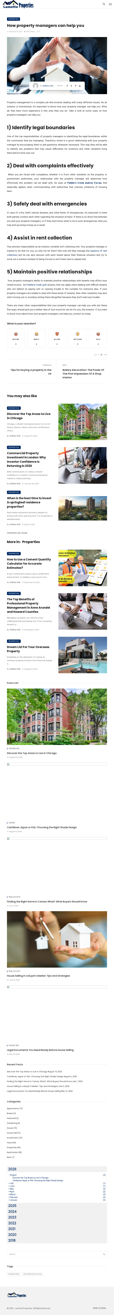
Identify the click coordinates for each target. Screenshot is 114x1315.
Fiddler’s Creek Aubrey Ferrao (84, 182)
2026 (12, 1169)
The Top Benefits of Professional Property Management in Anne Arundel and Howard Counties (28, 605)
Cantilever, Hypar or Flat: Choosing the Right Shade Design (42, 827)
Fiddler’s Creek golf (36, 284)
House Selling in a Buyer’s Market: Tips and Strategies (38, 975)
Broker (10, 1113)
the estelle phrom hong (32, 1274)
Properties (13, 19)
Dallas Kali (48, 85)
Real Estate (14, 897)
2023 (12, 1217)
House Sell (14, 1045)
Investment (12, 1137)
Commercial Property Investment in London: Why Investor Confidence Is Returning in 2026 (26, 459)
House (12, 823)
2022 (12, 1223)
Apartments (13, 1108)
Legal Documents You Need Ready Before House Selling (40, 1050)
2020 (12, 1234)
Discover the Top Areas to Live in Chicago (28, 416)
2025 (12, 1205)
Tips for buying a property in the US (31, 371)
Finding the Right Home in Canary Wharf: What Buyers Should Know (47, 901)
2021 (11, 1229)
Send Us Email (99, 1308)
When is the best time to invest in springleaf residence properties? (29, 502)
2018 (12, 1240)
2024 (12, 1211)
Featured (11, 1118)
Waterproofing (13, 1274)
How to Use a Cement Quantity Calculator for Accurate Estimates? (29, 564)
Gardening (12, 1123)
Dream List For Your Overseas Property (28, 649)
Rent (9, 1157)
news (9, 1142)
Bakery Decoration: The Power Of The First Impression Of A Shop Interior (83, 373)
